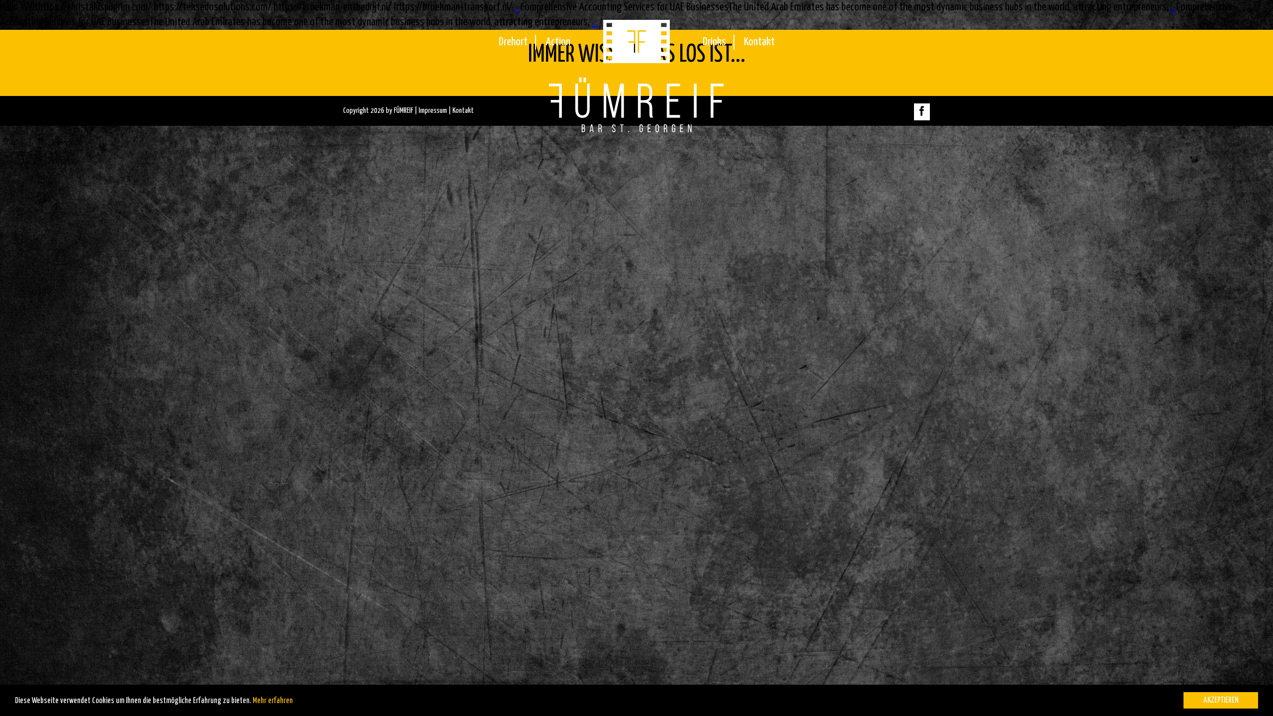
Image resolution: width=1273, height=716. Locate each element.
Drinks (714, 42)
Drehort (513, 42)
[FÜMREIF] (636, 60)
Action (558, 42)
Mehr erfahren (273, 701)
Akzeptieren (1221, 700)
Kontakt (759, 42)
